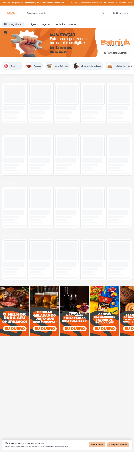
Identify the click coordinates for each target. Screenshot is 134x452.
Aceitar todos (97, 444)
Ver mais (128, 79)
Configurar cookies (118, 444)
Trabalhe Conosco (66, 24)
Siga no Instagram (40, 24)
